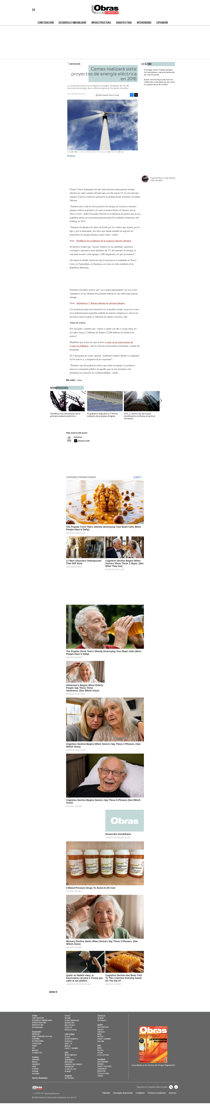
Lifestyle (68, 1027)
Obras (34, 1016)
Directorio (172, 1093)
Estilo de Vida (103, 1073)
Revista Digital (71, 1030)
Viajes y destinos (104, 1066)
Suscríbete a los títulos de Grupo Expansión (153, 1065)
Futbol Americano (72, 1020)
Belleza (100, 1036)
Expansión (162, 22)
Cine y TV (68, 1043)
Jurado (100, 1076)
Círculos (101, 1032)
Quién (100, 1025)
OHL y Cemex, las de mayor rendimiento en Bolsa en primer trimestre (139, 416)
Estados (35, 1069)
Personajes (102, 1069)
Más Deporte (70, 1025)
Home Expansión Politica (42, 1036)
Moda (99, 1034)
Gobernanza (69, 1060)
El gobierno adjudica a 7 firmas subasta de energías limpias (102, 414)
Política (35, 1057)
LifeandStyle (37, 1053)
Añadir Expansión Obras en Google (108, 95)
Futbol (67, 1016)
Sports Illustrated (39, 1078)
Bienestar (101, 1071)
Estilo (67, 1036)
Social (67, 1057)
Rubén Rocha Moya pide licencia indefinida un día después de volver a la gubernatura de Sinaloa (159, 82)
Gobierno (35, 1059)
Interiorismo (144, 22)
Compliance (140, 1093)
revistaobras (171, 1087)
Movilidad (69, 1062)
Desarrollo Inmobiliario (72, 22)
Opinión (35, 1071)
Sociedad (35, 1073)
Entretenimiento (71, 1039)
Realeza (100, 1029)
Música (67, 1046)
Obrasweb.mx (176, 1087)
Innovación (69, 1067)
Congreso (36, 1064)
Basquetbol (69, 1023)
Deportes (68, 1041)
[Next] (160, 400)
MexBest (101, 1059)
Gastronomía (102, 1062)
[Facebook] (132, 95)
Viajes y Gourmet (72, 1048)
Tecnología (36, 1043)
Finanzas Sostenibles (73, 1064)
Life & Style (69, 1034)
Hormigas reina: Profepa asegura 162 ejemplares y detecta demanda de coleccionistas (159, 72)
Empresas (36, 1034)
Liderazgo (101, 1016)
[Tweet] (136, 95)
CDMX (34, 1066)
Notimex (78, 437)
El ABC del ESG (70, 1069)
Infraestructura (101, 22)
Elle (99, 1046)
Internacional (38, 1041)
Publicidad (106, 1093)
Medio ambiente (71, 1055)
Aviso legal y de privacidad (122, 1093)
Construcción (46, 22)
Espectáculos (103, 1027)
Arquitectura (124, 22)
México (34, 1062)
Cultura (100, 1041)
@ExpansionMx (84, 441)
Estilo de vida (103, 1055)
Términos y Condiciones (157, 1093)
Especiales (101, 1020)
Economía (35, 1039)
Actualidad (69, 1078)
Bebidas (100, 1064)
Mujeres (35, 1050)
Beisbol (68, 1018)
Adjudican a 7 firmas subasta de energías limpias (100, 303)
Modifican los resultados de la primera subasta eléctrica (103, 240)
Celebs (100, 1053)
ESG (33, 1048)
